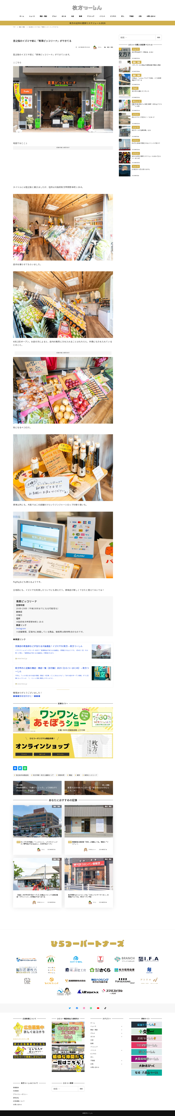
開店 (70, 775)
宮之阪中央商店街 (22, 775)
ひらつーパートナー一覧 (21, 1039)
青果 (78, 775)
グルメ (54, 16)
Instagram (21, 628)
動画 (80, 16)
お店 (72, 16)
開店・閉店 (43, 16)
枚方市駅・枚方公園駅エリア (43, 775)
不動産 (131, 16)
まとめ (64, 16)
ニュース (32, 16)
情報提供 (16, 1087)
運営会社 (16, 1098)
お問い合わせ (151, 16)
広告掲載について (19, 1101)
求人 (122, 16)
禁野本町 (61, 775)
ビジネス (113, 16)
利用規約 (16, 1091)
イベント (102, 16)
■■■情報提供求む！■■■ (26, 696)
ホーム (22, 16)
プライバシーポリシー (20, 1094)
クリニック (90, 16)
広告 (140, 16)
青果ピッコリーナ (90, 775)
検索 (158, 37)
